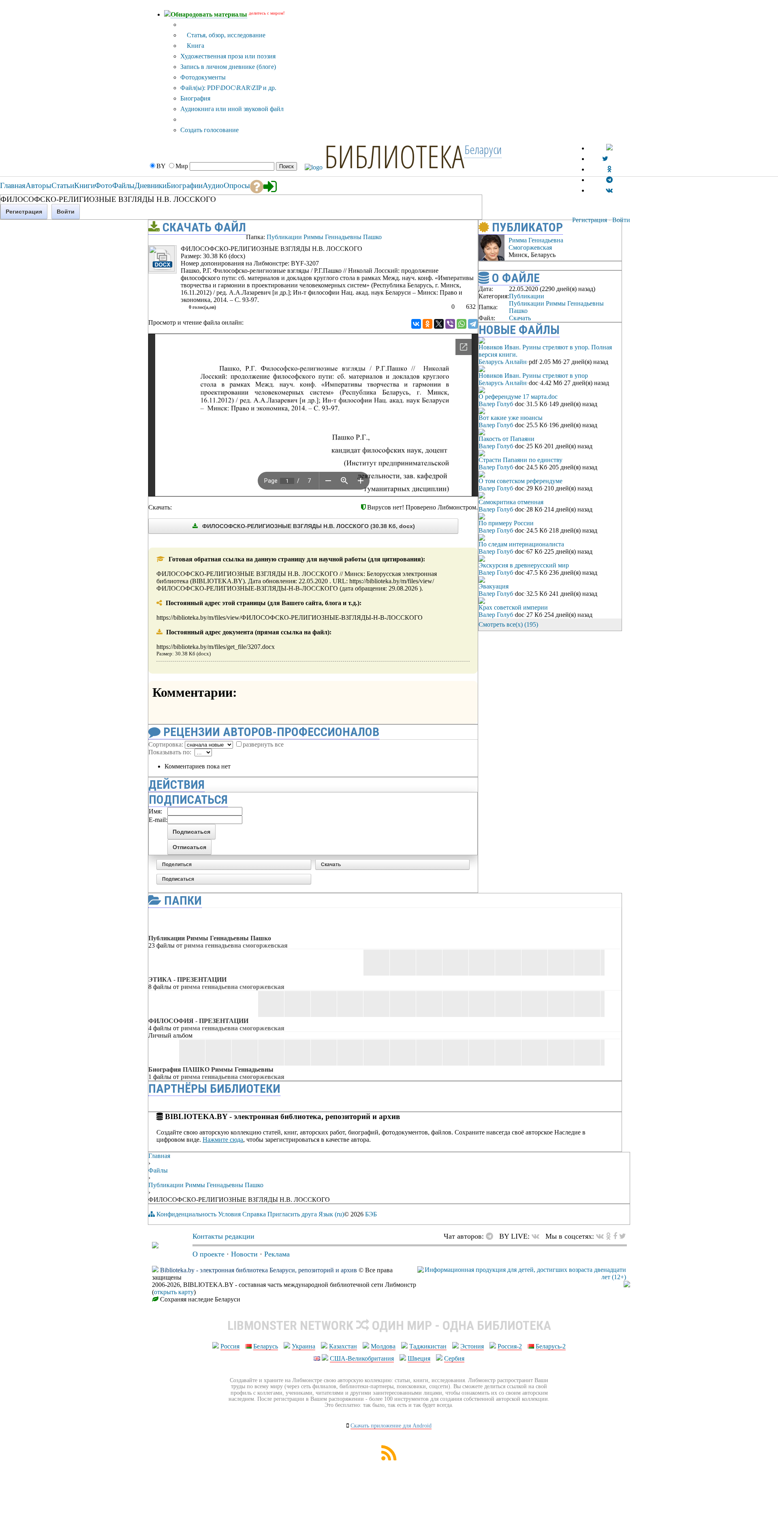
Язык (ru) (331, 1214)
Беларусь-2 (551, 1346)
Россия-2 (510, 1346)
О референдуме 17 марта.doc (518, 396)
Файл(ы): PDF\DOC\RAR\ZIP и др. (228, 87)
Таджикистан (428, 1346)
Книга (194, 45)
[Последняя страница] (616, 624)
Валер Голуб (496, 403)
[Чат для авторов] (491, 1236)
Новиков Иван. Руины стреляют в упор (533, 375)
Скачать (331, 864)
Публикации (526, 296)
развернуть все (263, 744)
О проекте (208, 1254)
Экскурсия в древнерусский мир (524, 565)
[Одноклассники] (427, 324)
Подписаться (178, 879)
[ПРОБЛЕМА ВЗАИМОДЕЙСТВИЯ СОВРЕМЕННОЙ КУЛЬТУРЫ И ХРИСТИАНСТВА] (456, 241)
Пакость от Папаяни (506, 438)
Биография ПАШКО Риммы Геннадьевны (211, 1069)
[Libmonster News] (622, 1236)
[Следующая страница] (604, 624)
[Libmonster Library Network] (627, 1285)
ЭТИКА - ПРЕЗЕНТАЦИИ (187, 979)
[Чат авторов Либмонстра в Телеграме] (609, 179)
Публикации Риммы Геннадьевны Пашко (324, 236)
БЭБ (371, 1214)
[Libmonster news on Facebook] (615, 1236)
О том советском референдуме (520, 480)
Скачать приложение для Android (391, 1426)
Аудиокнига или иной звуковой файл (232, 108)
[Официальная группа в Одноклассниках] (609, 169)
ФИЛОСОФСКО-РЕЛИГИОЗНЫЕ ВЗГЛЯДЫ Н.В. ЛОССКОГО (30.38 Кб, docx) (308, 526)
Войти (621, 219)
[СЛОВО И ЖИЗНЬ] (471, 241)
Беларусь (265, 1346)
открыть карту (174, 1292)
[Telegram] (473, 324)
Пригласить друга (292, 1214)
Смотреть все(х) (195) (508, 624)
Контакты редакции (223, 1236)
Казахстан (343, 1346)
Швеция (419, 1358)
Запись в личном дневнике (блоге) (228, 66)
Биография (195, 98)
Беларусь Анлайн (503, 361)
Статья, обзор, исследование (225, 35)
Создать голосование (209, 129)
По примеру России (506, 523)
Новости (244, 1254)
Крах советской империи (513, 607)
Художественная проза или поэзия (228, 56)
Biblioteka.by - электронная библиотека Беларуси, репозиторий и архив (258, 1270)
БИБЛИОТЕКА (394, 156)
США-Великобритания (362, 1358)
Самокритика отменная (511, 502)
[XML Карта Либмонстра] (389, 1458)
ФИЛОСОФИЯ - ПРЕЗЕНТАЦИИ (198, 1020)
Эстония (472, 1346)
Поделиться (177, 864)
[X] (439, 324)
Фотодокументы (203, 77)
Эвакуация (494, 586)
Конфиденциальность (186, 1214)
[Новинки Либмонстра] (608, 1236)
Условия (229, 1214)
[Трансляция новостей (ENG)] (605, 158)
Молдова (383, 1346)
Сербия (454, 1358)
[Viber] (450, 324)
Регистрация (589, 219)
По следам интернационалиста (521, 544)
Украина (303, 1346)
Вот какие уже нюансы (511, 417)
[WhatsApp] (461, 324)
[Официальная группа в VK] (609, 190)
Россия (229, 1346)
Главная (159, 1155)
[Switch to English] (609, 148)
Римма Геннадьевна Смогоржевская (536, 244)
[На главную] (155, 1246)
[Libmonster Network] (521, 1277)
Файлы (158, 1170)
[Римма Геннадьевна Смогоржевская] (491, 258)
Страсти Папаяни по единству (520, 459)
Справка (254, 1214)
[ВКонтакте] (416, 324)
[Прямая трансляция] (537, 1236)
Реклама (277, 1254)
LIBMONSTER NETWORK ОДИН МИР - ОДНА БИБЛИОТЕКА (389, 1325)
